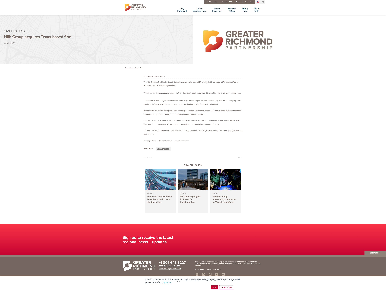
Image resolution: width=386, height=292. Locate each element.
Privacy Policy (167, 282)
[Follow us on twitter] (217, 274)
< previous (148, 157)
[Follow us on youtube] (223, 274)
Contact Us (249, 2)
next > (240, 157)
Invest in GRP (227, 2)
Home (126, 68)
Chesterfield (245, 263)
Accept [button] (214, 287)
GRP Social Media (214, 269)
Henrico (198, 265)
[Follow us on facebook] (210, 274)
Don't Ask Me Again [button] (226, 287)
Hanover (254, 263)
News (238, 2)
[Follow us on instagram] (204, 274)
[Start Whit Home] (140, 266)
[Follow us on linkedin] (197, 274)
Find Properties (212, 2)
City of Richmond (217, 263)
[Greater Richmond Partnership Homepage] (135, 7)
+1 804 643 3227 (172, 262)
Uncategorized (163, 148)
